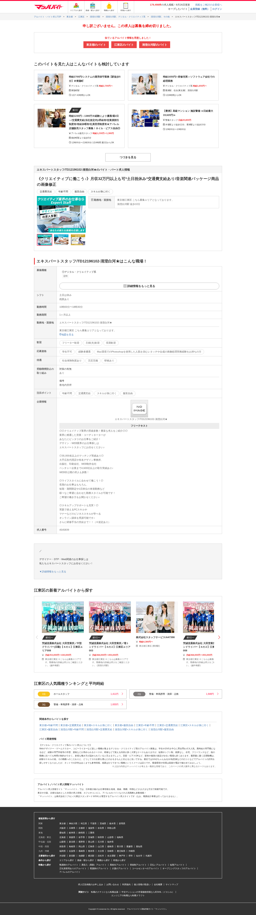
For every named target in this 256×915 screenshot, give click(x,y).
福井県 (110, 842)
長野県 (82, 842)
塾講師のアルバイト (68, 865)
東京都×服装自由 (124, 725)
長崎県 (82, 851)
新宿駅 (72, 856)
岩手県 (82, 837)
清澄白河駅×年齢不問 (72, 729)
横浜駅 (91, 856)
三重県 (91, 833)
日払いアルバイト (158, 865)
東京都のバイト (96, 44)
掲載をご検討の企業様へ (208, 4)
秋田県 (101, 837)
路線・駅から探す (85, 860)
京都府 (82, 828)
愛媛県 (129, 846)
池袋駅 (82, 856)
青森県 (72, 837)
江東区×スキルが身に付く (194, 725)
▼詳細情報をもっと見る (52, 571)
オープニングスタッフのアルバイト (179, 868)
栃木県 (112, 823)
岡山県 (82, 846)
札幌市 (149, 856)
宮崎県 (110, 851)
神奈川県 (73, 823)
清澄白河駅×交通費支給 (99, 729)
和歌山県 (111, 828)
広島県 (91, 846)
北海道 (62, 837)
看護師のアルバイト (99, 868)
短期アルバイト (177, 865)
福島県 (120, 837)
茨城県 (103, 823)
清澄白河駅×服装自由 (162, 729)
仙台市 (139, 856)
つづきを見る (128, 157)
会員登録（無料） (200, 8)
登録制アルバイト (138, 865)
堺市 (131, 856)
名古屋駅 (111, 856)
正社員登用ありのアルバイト (73, 868)
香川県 (120, 846)
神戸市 (122, 856)
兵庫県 (72, 828)
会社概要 (158, 884)
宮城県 (91, 837)
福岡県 (62, 851)
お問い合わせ (112, 884)
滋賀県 (91, 828)
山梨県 (62, 842)
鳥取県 (62, 846)
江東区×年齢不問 (145, 725)
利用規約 (126, 884)
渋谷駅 (62, 856)
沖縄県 (132, 851)
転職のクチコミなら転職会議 (104, 892)
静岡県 (82, 833)
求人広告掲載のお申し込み (90, 884)
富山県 (91, 842)
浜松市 (101, 856)
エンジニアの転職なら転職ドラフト (128, 895)
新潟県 (72, 842)
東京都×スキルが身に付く (98, 725)
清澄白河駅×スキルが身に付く (131, 729)
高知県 (139, 846)
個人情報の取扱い (142, 884)
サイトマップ (172, 884)
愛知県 (62, 833)
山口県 (101, 846)
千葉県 (93, 823)
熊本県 (91, 851)
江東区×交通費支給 (167, 725)
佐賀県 (72, 851)
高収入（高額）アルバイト (94, 865)
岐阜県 (72, 833)
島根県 (72, 846)
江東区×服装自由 (48, 729)
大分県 (101, 851)
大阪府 (62, 828)
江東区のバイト (124, 44)
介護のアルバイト (120, 868)
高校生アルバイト (118, 865)
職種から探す (103, 860)
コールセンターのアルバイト (145, 868)
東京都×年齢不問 (48, 725)
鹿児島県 (121, 851)
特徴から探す (119, 860)
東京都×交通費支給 (70, 725)
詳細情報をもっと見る (141, 286)
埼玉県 (84, 823)
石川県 (101, 842)
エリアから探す (66, 860)
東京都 (62, 823)
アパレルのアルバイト (69, 872)
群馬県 (122, 823)
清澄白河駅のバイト (154, 44)
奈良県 (101, 828)
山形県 (110, 837)
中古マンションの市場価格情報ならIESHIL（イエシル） (148, 892)
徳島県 (110, 846)
